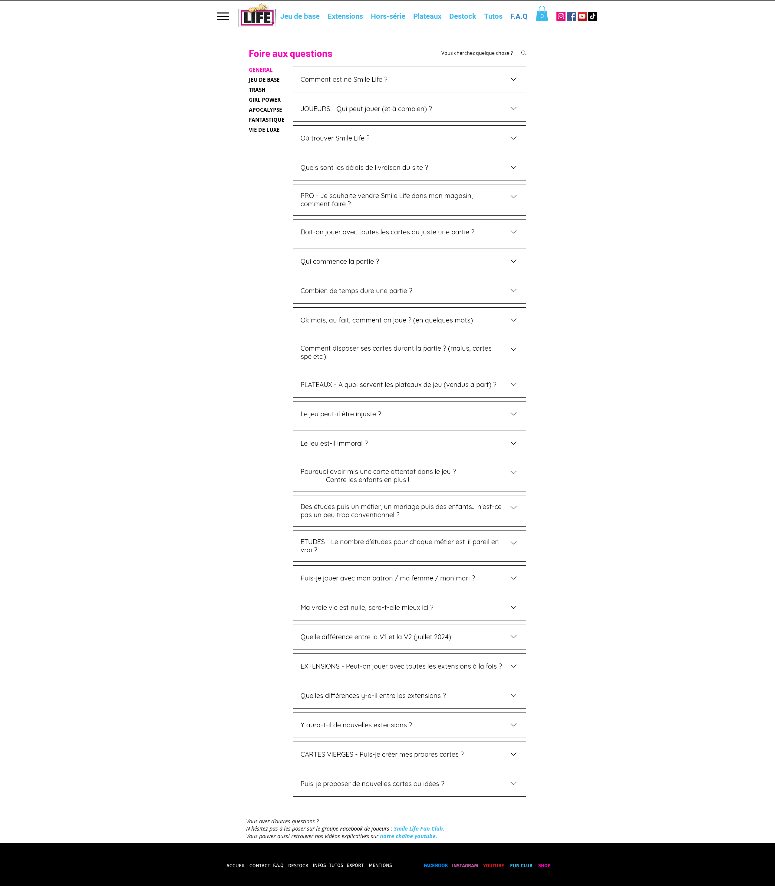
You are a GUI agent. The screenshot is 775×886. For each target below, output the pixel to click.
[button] (542, 13)
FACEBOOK (436, 865)
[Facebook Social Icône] (571, 16)
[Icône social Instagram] (561, 16)
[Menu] (222, 16)
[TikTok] (592, 16)
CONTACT (259, 866)
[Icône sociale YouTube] (582, 16)
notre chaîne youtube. (408, 836)
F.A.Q (278, 865)
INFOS (319, 865)
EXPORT (355, 865)
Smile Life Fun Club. (420, 828)
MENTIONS (380, 865)
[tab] (267, 70)
